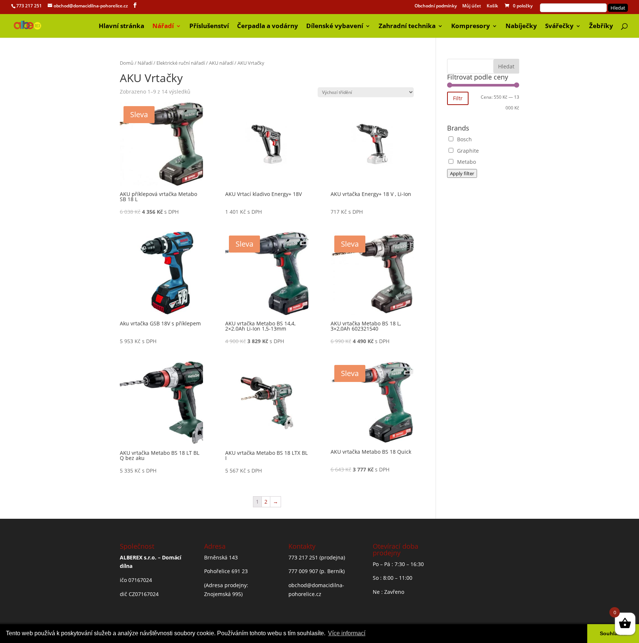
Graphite (468, 150)
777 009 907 (303, 571)
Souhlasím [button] (613, 633)
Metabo (466, 161)
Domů (126, 63)
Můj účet (471, 6)
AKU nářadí (221, 63)
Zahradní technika (407, 26)
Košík (492, 6)
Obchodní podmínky (436, 6)
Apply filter (462, 173)
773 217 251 (29, 6)
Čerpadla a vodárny (267, 26)
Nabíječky (521, 26)
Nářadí (163, 26)
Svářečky (559, 26)
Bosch (464, 139)
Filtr (458, 98)
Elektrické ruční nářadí (180, 63)
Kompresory (470, 26)
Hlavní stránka (121, 26)
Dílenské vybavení (334, 26)
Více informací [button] (346, 633)
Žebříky (601, 26)
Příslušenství (209, 26)
